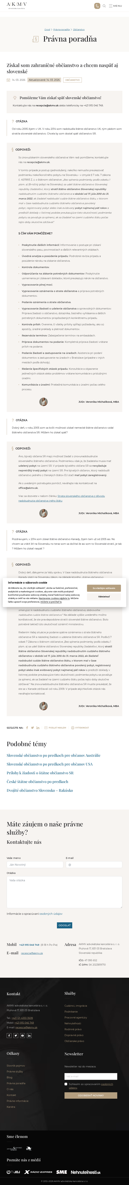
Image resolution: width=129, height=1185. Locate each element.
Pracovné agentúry (75, 1017)
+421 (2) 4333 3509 (22, 1018)
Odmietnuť (104, 596)
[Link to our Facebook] (9, 1035)
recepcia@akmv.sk (32, 953)
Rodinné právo (73, 1029)
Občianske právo (74, 1041)
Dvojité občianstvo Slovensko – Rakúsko (40, 790)
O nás (10, 1089)
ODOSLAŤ (65, 925)
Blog (9, 1077)
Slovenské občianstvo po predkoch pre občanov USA (50, 763)
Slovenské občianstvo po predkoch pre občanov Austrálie (53, 755)
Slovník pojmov (16, 1065)
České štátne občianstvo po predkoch (37, 781)
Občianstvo (79, 29)
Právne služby (15, 1071)
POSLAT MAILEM (57, 727)
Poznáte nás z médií (24, 1159)
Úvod (47, 29)
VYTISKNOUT (82, 727)
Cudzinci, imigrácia (75, 1005)
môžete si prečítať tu (51, 601)
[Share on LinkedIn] (37, 727)
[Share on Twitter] (32, 727)
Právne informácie (17, 1101)
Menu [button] (117, 5)
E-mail (70, 858)
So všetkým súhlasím (104, 588)
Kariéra (11, 1106)
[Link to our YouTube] (22, 1035)
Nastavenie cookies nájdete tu (54, 598)
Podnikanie (71, 1011)
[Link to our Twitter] (15, 1035)
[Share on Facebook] (27, 727)
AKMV (17, 6)
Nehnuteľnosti (72, 1023)
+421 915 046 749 (97, 6)
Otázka (11, 873)
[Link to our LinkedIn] (29, 1035)
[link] (104, 6)
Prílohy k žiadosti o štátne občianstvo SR (40, 772)
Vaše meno (14, 858)
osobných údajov (50, 913)
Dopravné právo (73, 1035)
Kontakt (11, 1095)
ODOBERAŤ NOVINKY (91, 1095)
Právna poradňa (61, 29)
